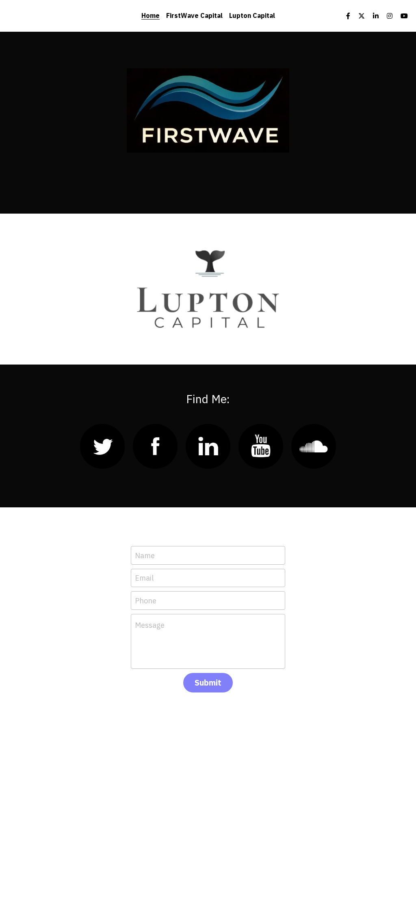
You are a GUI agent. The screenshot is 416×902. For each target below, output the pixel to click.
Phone (145, 600)
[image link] (208, 109)
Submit (208, 682)
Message (150, 625)
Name (145, 555)
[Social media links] (348, 16)
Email (144, 578)
